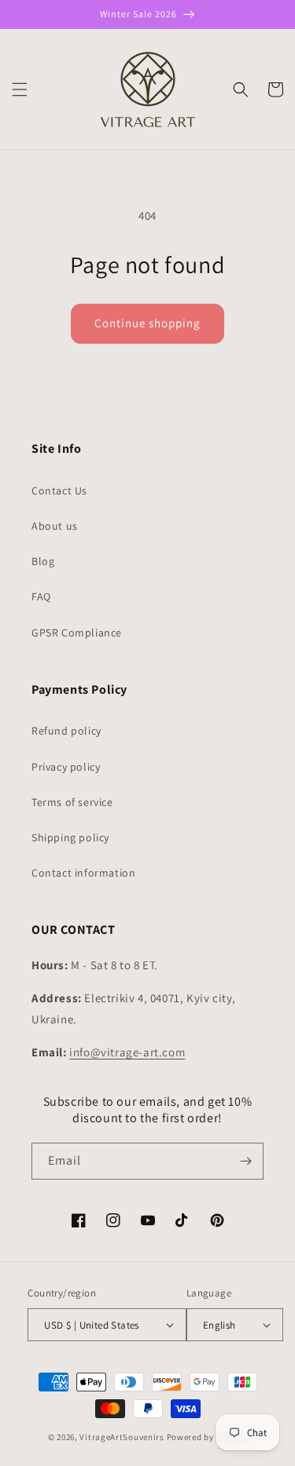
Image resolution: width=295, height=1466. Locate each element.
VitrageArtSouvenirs (121, 1436)
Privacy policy (65, 767)
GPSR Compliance (76, 632)
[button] (19, 89)
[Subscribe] (245, 1161)
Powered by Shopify (207, 1436)
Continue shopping (147, 322)
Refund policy (66, 731)
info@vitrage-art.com (127, 1052)
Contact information (83, 873)
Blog (42, 561)
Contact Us (59, 490)
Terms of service (72, 802)
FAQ (41, 596)
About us (54, 526)
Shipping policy (70, 837)
